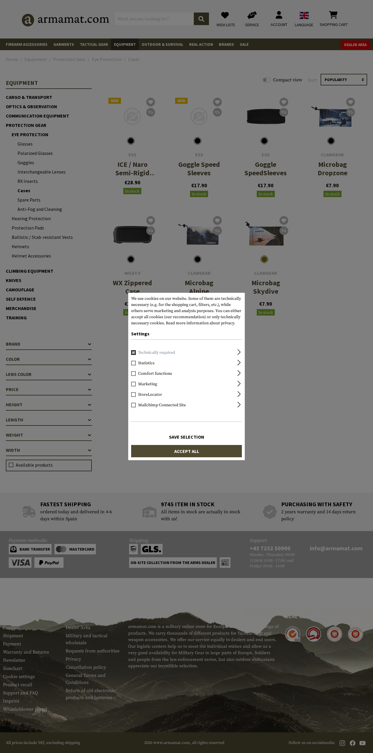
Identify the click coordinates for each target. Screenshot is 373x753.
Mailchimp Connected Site (162, 405)
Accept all (186, 451)
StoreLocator (150, 394)
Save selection (186, 437)
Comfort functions (155, 373)
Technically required (156, 352)
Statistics (146, 363)
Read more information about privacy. (200, 323)
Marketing (147, 384)
